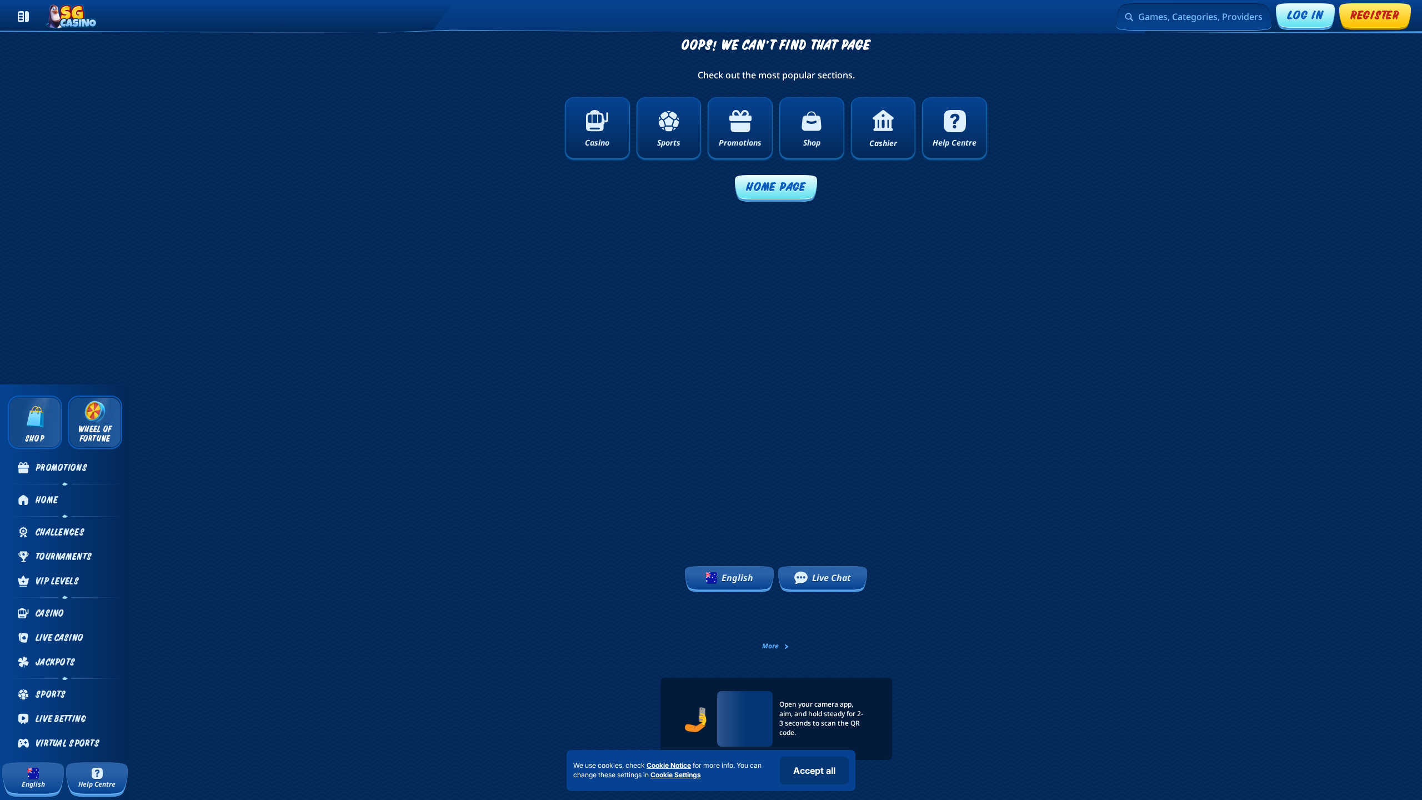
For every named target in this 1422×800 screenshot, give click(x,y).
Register (1375, 14)
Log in (1305, 14)
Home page (776, 186)
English (737, 578)
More (770, 646)
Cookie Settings (675, 775)
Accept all (814, 770)
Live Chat (831, 578)
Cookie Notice (669, 765)
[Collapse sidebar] (23, 16)
